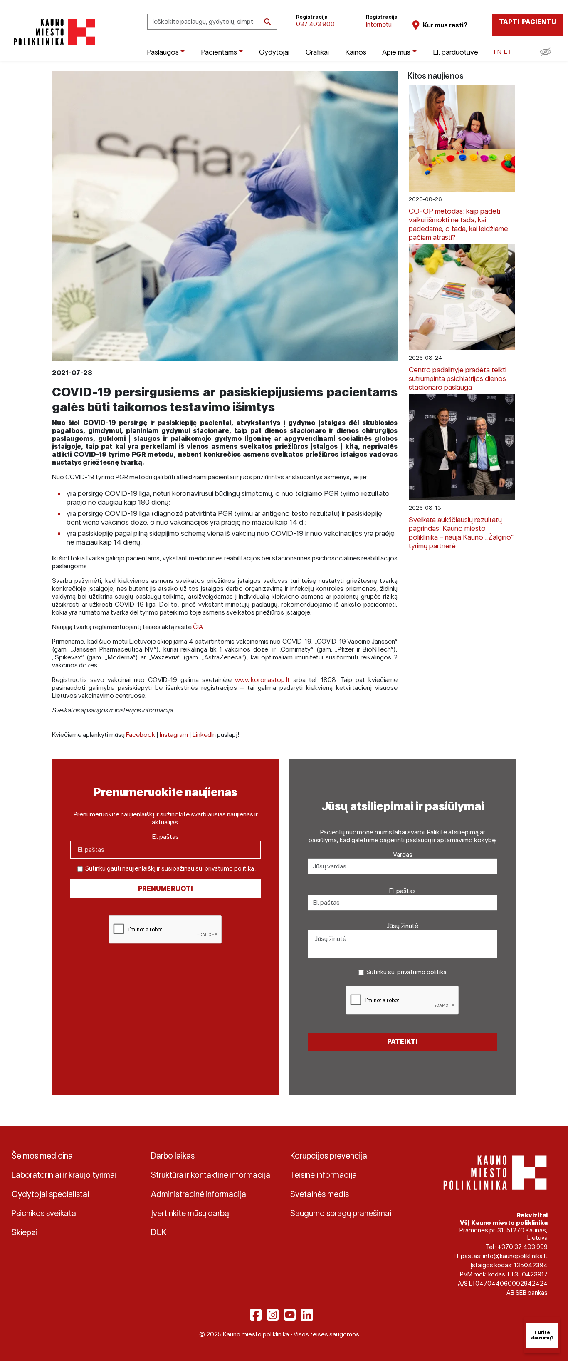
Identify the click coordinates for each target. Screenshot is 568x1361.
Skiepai (24, 1232)
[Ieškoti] (267, 21)
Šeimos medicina (42, 1156)
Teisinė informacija (323, 1175)
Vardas (402, 854)
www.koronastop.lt (262, 680)
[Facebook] (256, 1314)
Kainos (355, 51)
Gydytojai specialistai (50, 1194)
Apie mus (396, 51)
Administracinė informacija (198, 1194)
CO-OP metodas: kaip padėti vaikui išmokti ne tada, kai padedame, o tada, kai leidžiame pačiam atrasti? (458, 224)
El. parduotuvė (455, 51)
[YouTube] (290, 1314)
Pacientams (219, 51)
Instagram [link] (174, 735)
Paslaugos (163, 51)
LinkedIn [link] (204, 735)
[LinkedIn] (307, 1314)
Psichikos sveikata (44, 1213)
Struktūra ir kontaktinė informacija (210, 1175)
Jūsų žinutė (402, 926)
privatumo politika (229, 868)
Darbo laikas (173, 1156)
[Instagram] (273, 1314)
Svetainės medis (319, 1194)
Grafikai (317, 51)
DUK (159, 1232)
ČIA (198, 627)
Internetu (379, 24)
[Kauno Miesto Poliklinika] (53, 32)
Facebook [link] (140, 735)
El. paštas (165, 837)
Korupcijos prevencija (328, 1156)
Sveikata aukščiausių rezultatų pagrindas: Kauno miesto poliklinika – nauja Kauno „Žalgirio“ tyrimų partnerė (461, 532)
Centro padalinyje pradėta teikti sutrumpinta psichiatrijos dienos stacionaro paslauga (457, 378)
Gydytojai (274, 51)
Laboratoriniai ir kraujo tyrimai (64, 1175)
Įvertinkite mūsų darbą (190, 1213)
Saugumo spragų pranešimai (340, 1213)
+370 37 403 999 (523, 1247)
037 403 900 (315, 24)
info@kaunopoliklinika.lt (515, 1256)
